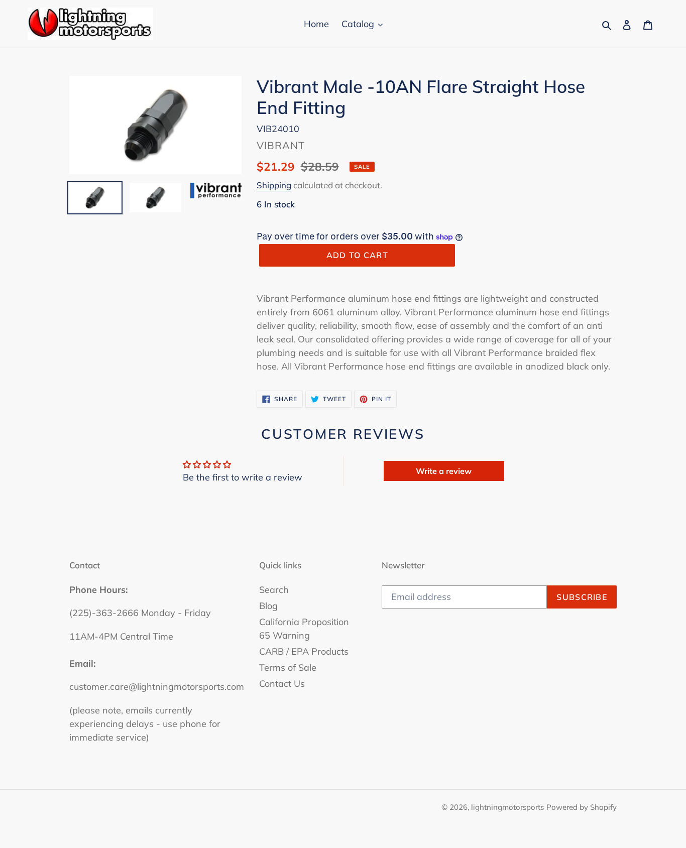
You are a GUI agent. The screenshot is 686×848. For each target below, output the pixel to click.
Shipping (274, 185)
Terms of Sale (287, 667)
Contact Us (282, 683)
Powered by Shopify (581, 807)
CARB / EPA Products (304, 651)
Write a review (444, 471)
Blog (268, 606)
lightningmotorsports (507, 807)
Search (274, 589)
